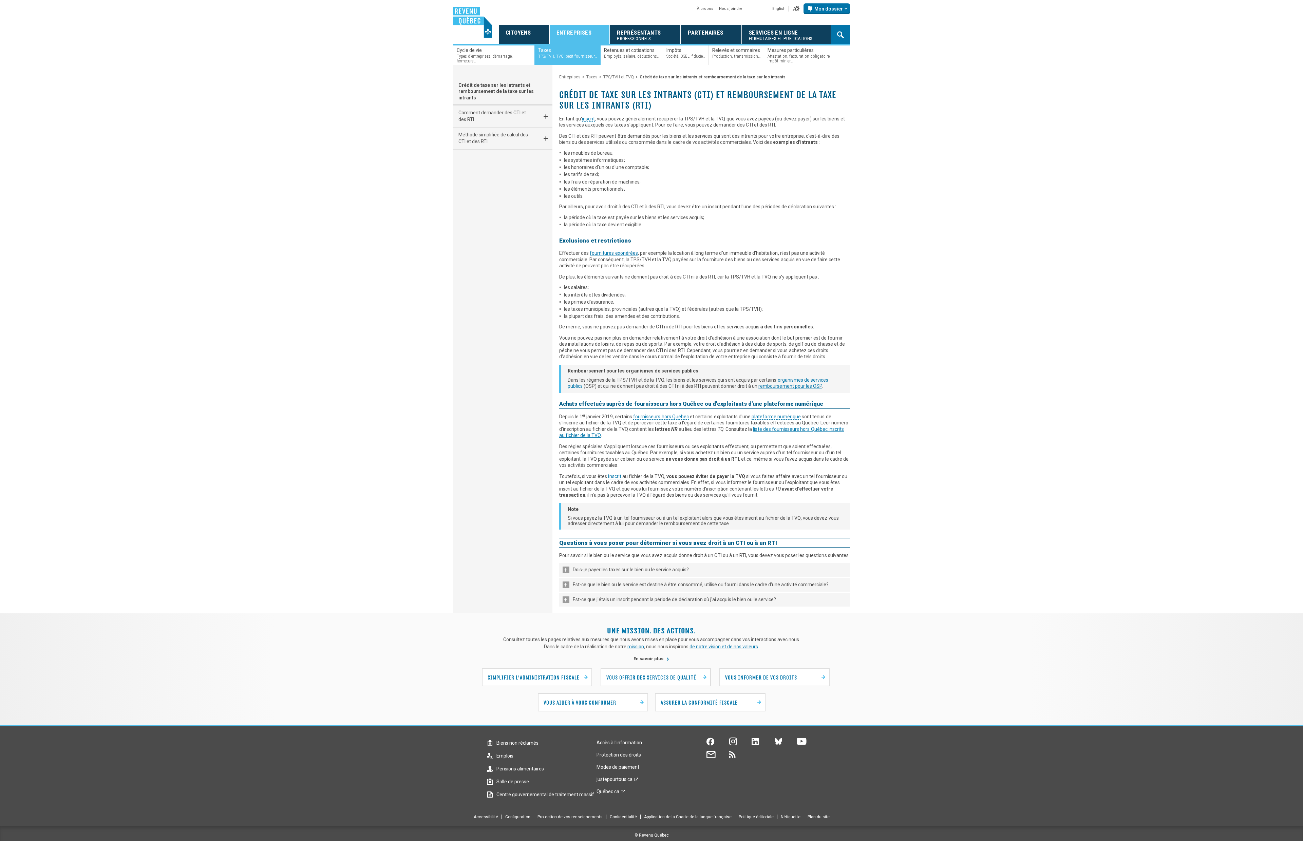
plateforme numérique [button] (776, 416)
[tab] (704, 570)
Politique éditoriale (756, 817)
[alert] (827, 8)
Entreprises (570, 77)
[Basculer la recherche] (840, 34)
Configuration (517, 817)
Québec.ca (608, 793)
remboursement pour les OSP (790, 386)
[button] (796, 8)
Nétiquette (790, 817)
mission (635, 646)
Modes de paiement (618, 767)
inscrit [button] (588, 118)
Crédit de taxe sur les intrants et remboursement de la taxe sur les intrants (496, 91)
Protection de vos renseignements (570, 817)
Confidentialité (623, 817)
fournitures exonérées (614, 253)
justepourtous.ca (614, 781)
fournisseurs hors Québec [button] (661, 416)
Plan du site (819, 817)
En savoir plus (651, 658)
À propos (705, 8)
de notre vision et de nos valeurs (724, 646)
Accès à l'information (619, 742)
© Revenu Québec (652, 835)
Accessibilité (486, 817)
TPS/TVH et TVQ (618, 77)
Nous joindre (730, 8)
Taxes (592, 77)
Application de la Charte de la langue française (688, 817)
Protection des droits (619, 755)
